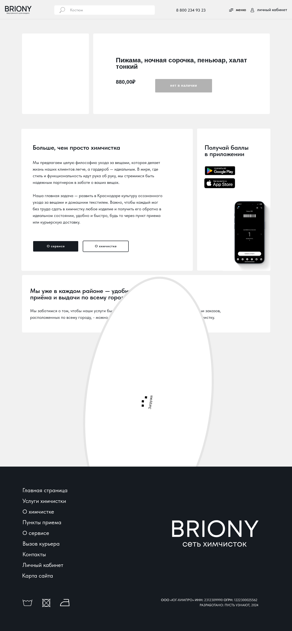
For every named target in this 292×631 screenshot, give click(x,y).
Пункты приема (41, 522)
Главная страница (45, 490)
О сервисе (35, 532)
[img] (252, 10)
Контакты (34, 554)
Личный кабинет (42, 564)
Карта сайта (37, 575)
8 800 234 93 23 (191, 10)
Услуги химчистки (44, 500)
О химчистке (38, 511)
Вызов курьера (41, 543)
